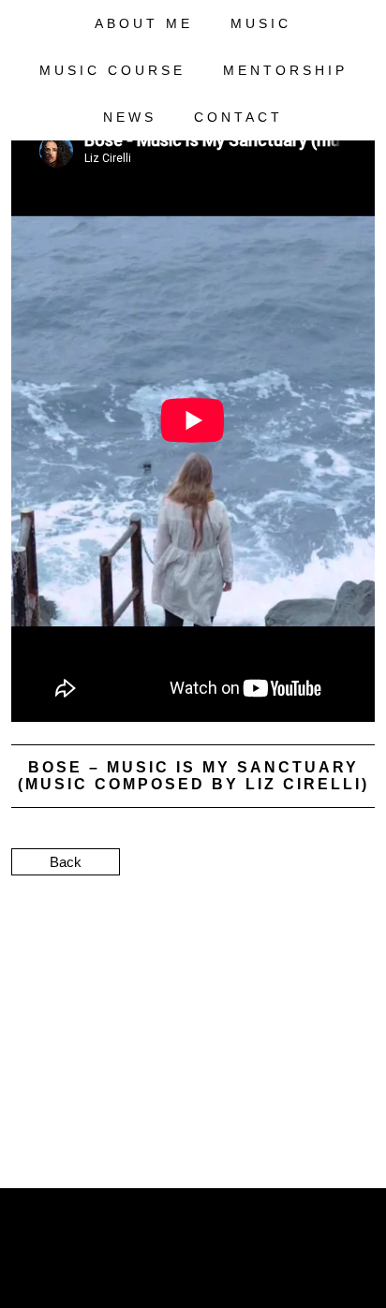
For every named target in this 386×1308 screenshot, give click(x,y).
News (129, 117)
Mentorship (285, 70)
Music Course (112, 70)
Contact (238, 117)
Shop (337, 163)
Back (66, 862)
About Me (144, 23)
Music (260, 23)
